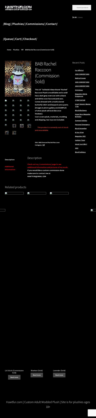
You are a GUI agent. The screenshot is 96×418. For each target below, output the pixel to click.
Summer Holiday (81, 120)
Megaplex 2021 (80, 136)
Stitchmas (79, 90)
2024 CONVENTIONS (82, 86)
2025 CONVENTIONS (82, 82)
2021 (76, 148)
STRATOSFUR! (80, 100)
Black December (81, 128)
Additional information (10, 168)
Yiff (22, 50)
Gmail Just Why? (81, 144)
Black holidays (80, 152)
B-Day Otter (79, 132)
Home (9, 50)
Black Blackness (81, 110)
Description (10, 159)
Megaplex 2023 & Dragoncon (81, 95)
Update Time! (80, 140)
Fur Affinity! (79, 70)
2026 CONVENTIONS (82, 74)
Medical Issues (80, 78)
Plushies (16, 50)
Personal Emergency (82, 124)
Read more (14, 377)
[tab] (14, 159)
